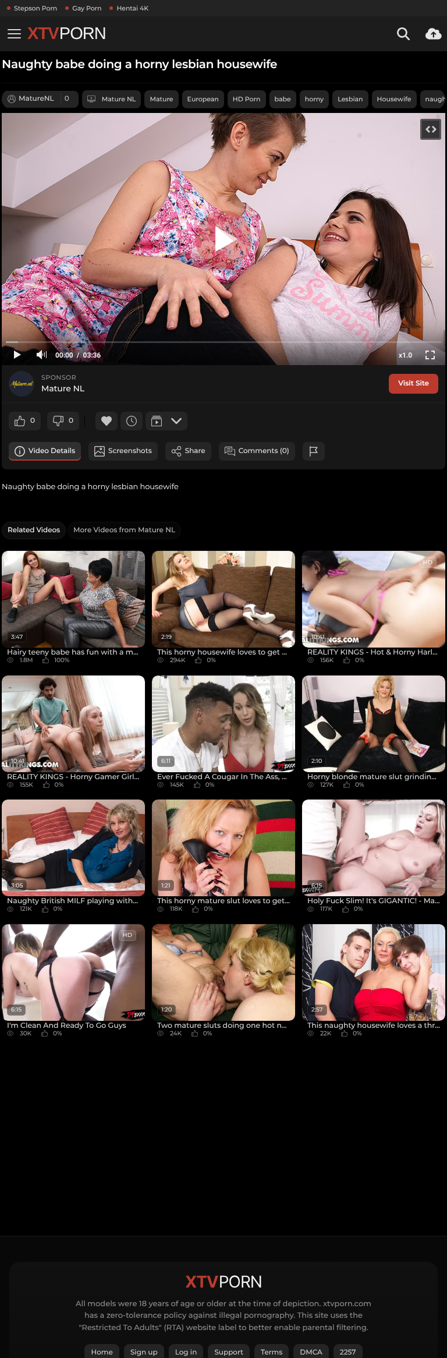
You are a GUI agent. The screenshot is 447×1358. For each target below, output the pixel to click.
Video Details (52, 451)
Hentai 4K (132, 8)
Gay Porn (86, 8)
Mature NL (119, 99)
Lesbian (350, 99)
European (203, 99)
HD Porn (247, 99)
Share (195, 451)
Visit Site (413, 383)
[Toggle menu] (14, 34)
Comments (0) (264, 451)
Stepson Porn (35, 8)
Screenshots (130, 451)
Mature (161, 99)
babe (283, 99)
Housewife (394, 99)
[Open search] (403, 33)
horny (314, 99)
